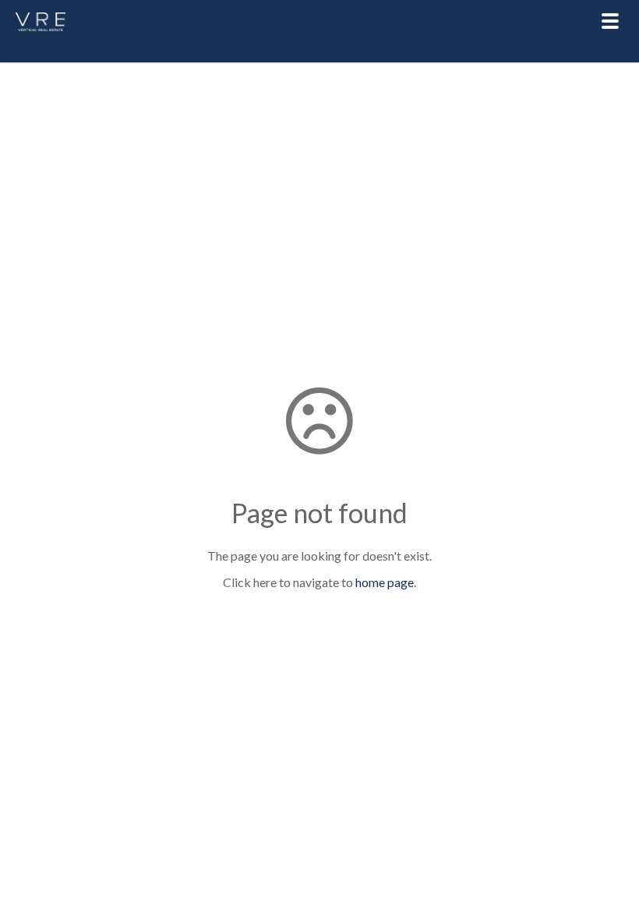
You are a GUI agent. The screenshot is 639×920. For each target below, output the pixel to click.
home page (384, 582)
